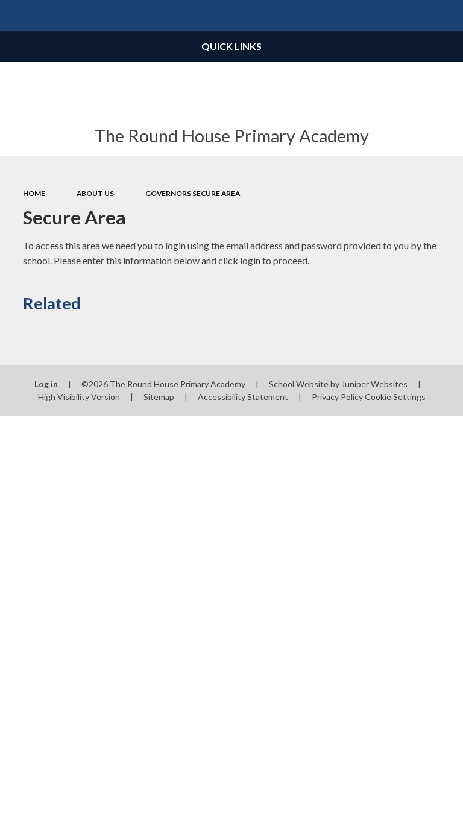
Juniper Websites (374, 384)
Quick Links (231, 46)
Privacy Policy (337, 397)
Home (34, 193)
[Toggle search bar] (447, 15)
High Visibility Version (79, 397)
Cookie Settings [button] (395, 397)
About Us (95, 193)
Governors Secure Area (192, 193)
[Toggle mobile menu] (15, 15)
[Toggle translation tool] (417, 15)
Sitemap (158, 397)
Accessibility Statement (243, 397)
